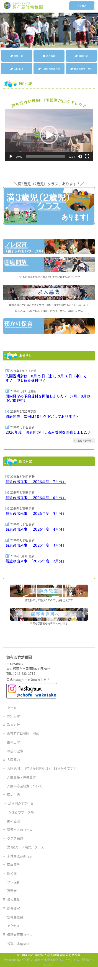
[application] (49, 135)
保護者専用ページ (20, 934)
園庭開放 (13, 864)
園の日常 (13, 742)
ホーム (12, 707)
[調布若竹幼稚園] (23, 6)
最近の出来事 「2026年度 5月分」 (35, 513)
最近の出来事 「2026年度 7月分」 (35, 482)
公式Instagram (18, 943)
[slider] (45, 156)
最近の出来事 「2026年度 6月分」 (35, 498)
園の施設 (13, 821)
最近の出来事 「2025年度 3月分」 (35, 545)
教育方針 (13, 724)
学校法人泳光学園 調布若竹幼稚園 (57, 955)
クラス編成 (15, 838)
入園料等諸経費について (24, 786)
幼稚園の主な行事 (21, 803)
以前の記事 (15, 751)
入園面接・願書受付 (21, 777)
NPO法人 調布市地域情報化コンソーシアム (50, 960)
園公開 (12, 873)
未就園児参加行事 (20, 856)
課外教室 (13, 908)
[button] (49, 135)
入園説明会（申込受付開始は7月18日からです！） (43, 768)
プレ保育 (13, 882)
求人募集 (13, 899)
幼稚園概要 (15, 917)
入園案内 (13, 759)
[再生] (11, 156)
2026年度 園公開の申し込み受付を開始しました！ (48, 432)
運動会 (12, 890)
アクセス (81, 5)
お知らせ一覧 (84, 440)
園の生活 (13, 794)
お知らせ (13, 716)
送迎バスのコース (19, 829)
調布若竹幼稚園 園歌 (23, 733)
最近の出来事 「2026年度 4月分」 (35, 529)
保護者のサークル (21, 812)
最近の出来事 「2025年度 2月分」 (35, 561)
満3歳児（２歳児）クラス (25, 847)
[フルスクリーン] (87, 156)
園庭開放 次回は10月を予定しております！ (42, 416)
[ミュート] (79, 156)
